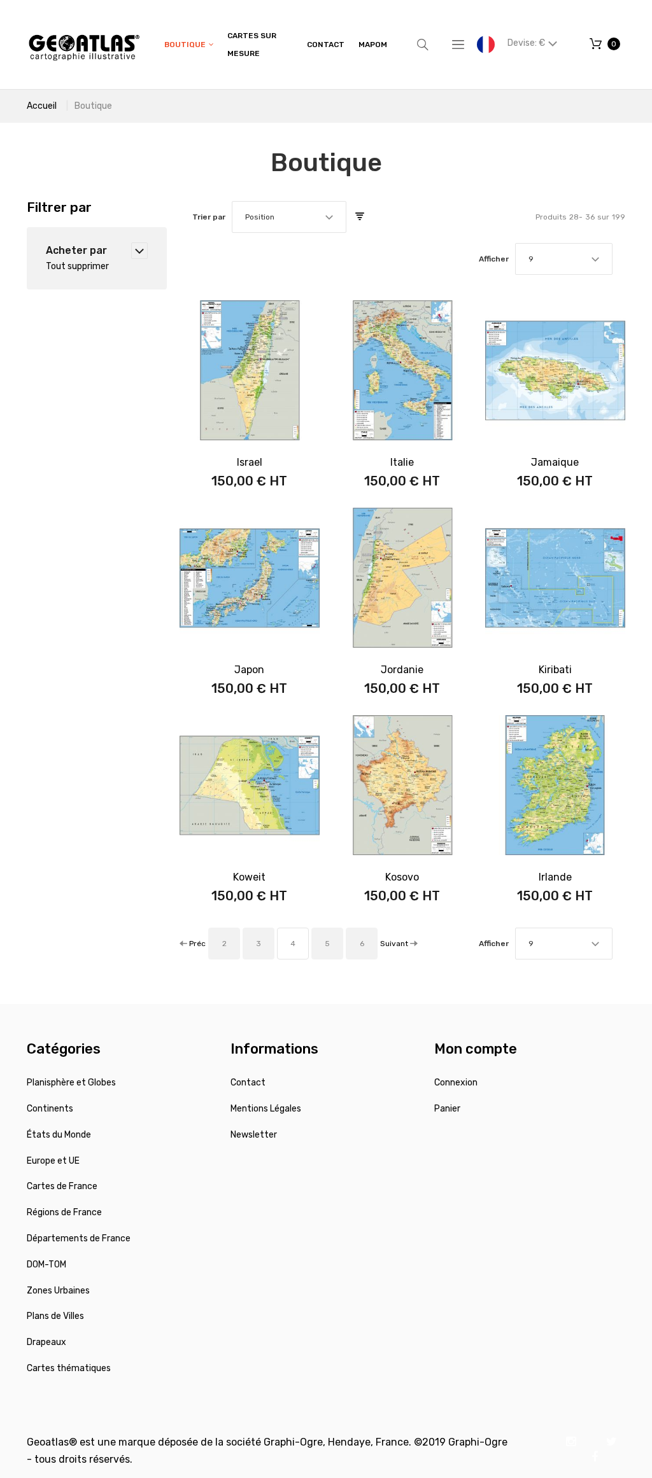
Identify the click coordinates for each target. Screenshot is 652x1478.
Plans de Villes (55, 1316)
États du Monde (59, 1134)
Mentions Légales (265, 1108)
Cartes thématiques (69, 1368)
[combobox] (289, 217)
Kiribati (555, 670)
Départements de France (79, 1238)
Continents (50, 1108)
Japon (249, 670)
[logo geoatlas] (84, 44)
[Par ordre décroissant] (359, 217)
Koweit (249, 877)
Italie (402, 462)
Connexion (456, 1082)
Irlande (555, 877)
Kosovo (402, 877)
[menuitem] (188, 45)
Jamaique (555, 462)
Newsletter (253, 1134)
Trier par (208, 217)
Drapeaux (46, 1342)
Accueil (42, 106)
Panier (447, 1108)
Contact (248, 1082)
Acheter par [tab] (76, 250)
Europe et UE (53, 1160)
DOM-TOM (46, 1264)
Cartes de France (62, 1186)
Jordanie (402, 670)
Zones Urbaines (58, 1290)
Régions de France (64, 1212)
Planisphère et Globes (71, 1082)
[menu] (275, 44)
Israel (249, 462)
